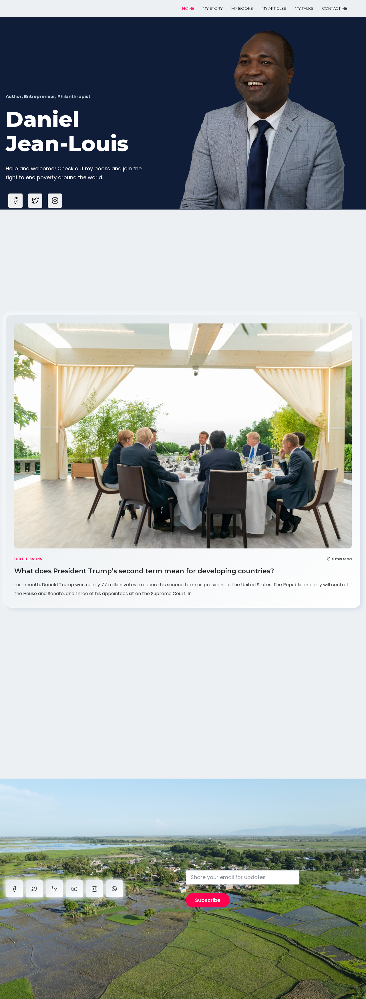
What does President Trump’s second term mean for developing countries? (145, 571)
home (188, 8)
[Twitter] (34, 888)
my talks (304, 8)
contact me (334, 8)
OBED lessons (28, 558)
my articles (274, 8)
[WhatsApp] (114, 888)
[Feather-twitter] (35, 201)
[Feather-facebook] (15, 201)
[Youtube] (74, 888)
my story (213, 8)
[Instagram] (55, 201)
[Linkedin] (54, 888)
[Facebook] (14, 888)
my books (242, 8)
